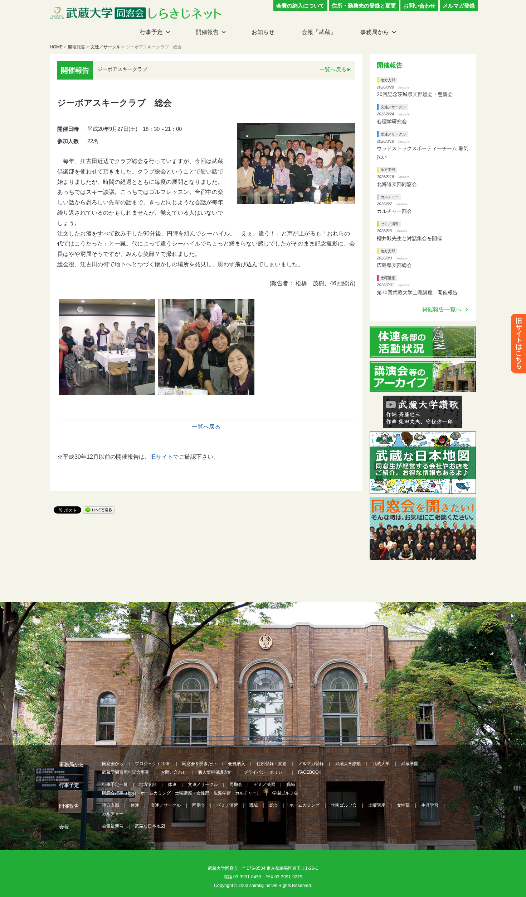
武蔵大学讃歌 (348, 763)
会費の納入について (300, 6)
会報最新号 (112, 826)
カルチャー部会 (394, 211)
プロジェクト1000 (153, 763)
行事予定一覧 (115, 784)
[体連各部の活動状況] (423, 353)
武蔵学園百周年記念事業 (125, 772)
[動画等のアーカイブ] (423, 388)
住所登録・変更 (272, 763)
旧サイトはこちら (519, 343)
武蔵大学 (381, 763)
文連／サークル (106, 46)
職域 (291, 784)
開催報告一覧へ (442, 309)
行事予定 (151, 32)
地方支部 (388, 80)
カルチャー (390, 197)
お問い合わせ (419, 6)
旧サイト (161, 457)
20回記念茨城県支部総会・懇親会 (415, 94)
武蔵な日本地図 (150, 826)
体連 (172, 784)
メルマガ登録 (459, 6)
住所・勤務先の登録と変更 (364, 6)
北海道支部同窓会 (397, 184)
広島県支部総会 (394, 265)
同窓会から (112, 763)
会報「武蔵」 (319, 32)
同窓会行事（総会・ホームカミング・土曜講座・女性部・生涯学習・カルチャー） (181, 793)
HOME (56, 46)
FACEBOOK (309, 772)
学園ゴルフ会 (285, 793)
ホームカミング (304, 805)
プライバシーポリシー (265, 772)
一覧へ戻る (333, 69)
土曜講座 (388, 278)
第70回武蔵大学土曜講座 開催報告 (417, 292)
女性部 (403, 805)
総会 (273, 805)
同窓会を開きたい (199, 763)
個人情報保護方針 (215, 772)
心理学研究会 (392, 121)
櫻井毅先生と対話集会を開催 (409, 238)
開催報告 (207, 32)
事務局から (374, 32)
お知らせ (263, 32)
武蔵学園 (409, 763)
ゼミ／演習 (390, 224)
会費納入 (236, 763)
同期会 (235, 784)
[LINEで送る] (99, 509)
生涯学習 (429, 805)
